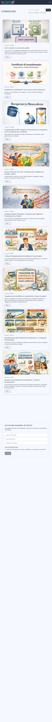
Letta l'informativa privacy (11, 447)
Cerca (48, 10)
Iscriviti (8, 453)
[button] (50, 2)
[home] (8, 2)
